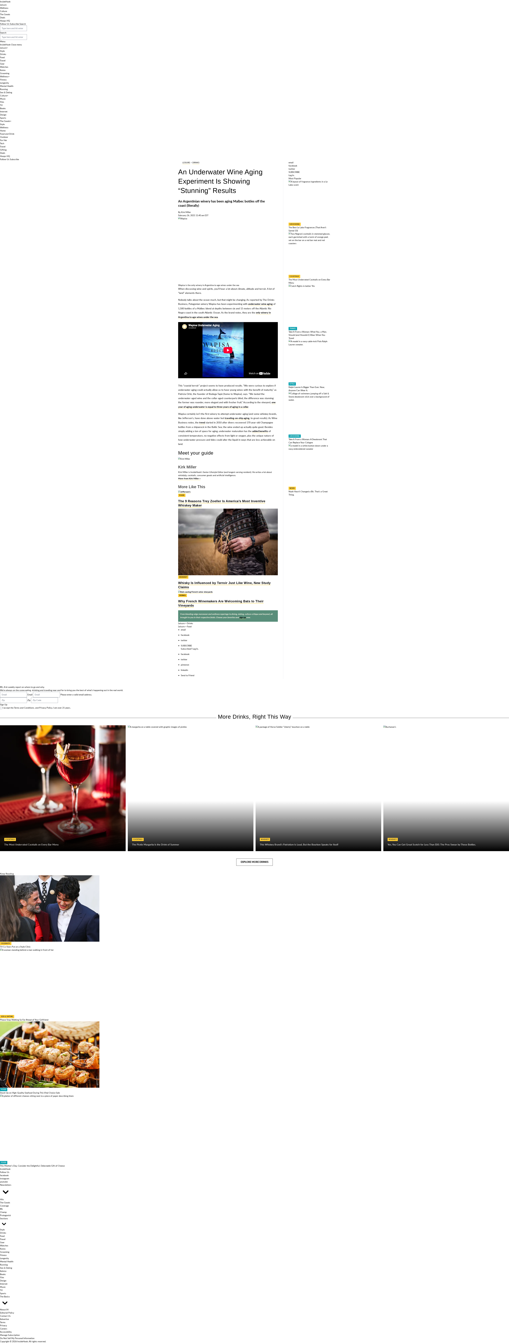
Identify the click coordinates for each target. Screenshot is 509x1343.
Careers (3, 1328)
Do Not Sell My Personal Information (17, 1338)
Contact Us (5, 1315)
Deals (2, 17)
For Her (3, 140)
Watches (4, 66)
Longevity (4, 82)
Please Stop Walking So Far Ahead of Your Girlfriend (24, 1019)
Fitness (3, 79)
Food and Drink (7, 133)
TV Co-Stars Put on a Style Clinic (15, 946)
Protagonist (5, 1215)
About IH (4, 1309)
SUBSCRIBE (186, 645)
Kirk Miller (186, 212)
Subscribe (14, 23)
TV (1, 105)
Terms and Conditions (24, 707)
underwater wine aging (260, 304)
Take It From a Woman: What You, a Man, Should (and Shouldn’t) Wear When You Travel (308, 335)
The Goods (5, 14)
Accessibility (6, 1331)
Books (3, 108)
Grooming (4, 73)
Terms (2, 1322)
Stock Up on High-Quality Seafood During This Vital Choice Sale (30, 1092)
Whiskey (183, 577)
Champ (3, 1212)
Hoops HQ (5, 20)
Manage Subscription (10, 1335)
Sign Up (3, 704)
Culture (3, 11)
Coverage (4, 1205)
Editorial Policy (7, 1312)
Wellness (4, 8)
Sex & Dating (6, 92)
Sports (3, 117)
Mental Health (6, 86)
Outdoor (4, 137)
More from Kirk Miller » (189, 479)
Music (3, 98)
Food (2, 57)
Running (4, 89)
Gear (2, 63)
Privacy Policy (45, 707)
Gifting (3, 149)
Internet (3, 111)
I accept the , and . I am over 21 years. (37, 707)
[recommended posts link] (63, 788)
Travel (2, 60)
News (292, 488)
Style (2, 51)
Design (3, 114)
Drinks (3, 54)
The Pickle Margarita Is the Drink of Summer (155, 844)
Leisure (3, 4)
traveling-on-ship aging (237, 418)
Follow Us (4, 23)
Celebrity (5, 943)
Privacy (3, 1325)
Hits (2, 1199)
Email (29, 694)
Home (3, 130)
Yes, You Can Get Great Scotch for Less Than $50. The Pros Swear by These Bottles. (432, 844)
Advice (3, 1271)
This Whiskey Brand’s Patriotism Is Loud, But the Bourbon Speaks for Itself (299, 844)
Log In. (196, 648)
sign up (243, 617)
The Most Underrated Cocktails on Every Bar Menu (31, 844)
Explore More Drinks (254, 862)
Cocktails (294, 276)
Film (2, 101)
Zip (28, 700)
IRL (1, 1208)
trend (202, 423)
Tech (2, 143)
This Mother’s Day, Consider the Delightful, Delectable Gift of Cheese (32, 1165)
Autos (3, 70)
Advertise (4, 1319)
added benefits (260, 431)
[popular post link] (310, 201)
